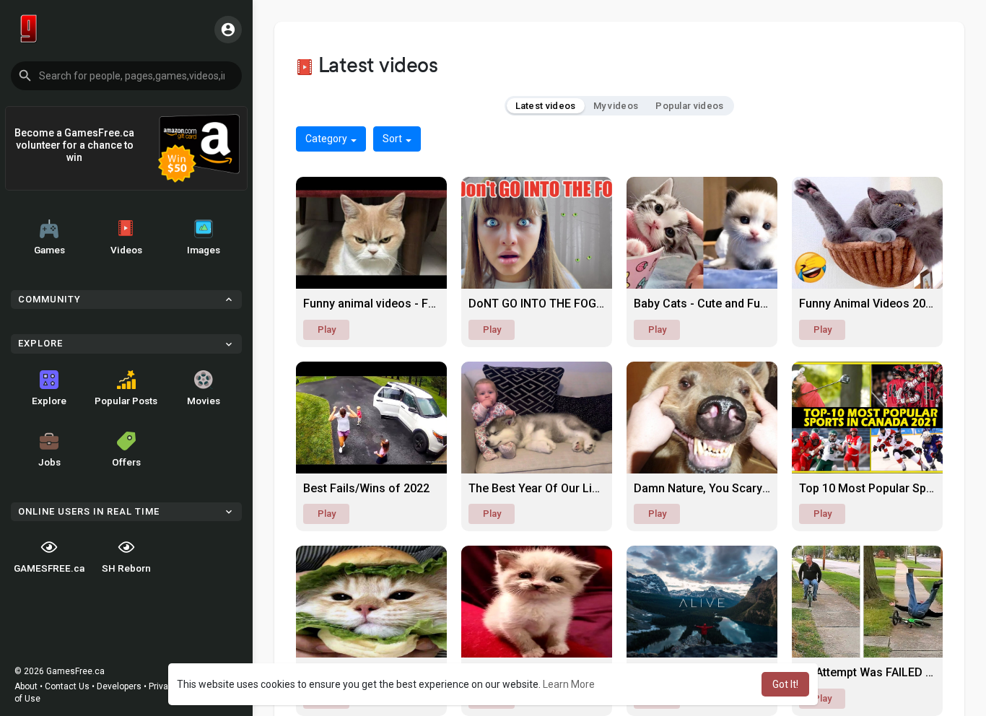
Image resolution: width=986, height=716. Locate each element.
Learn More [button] (569, 684)
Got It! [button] (785, 684)
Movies (203, 400)
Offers (126, 462)
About (26, 686)
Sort (393, 138)
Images (203, 250)
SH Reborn (126, 568)
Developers (119, 686)
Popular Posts (126, 400)
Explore (49, 400)
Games (49, 250)
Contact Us (67, 686)
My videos (616, 105)
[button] (126, 75)
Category (327, 138)
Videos (126, 250)
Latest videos (545, 105)
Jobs (49, 462)
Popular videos (689, 105)
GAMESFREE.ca (49, 568)
